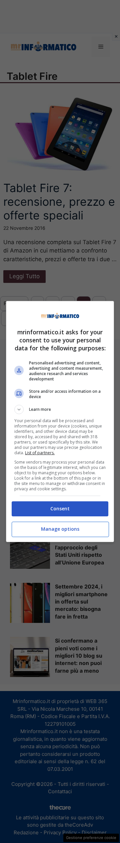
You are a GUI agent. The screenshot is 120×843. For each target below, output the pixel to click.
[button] (60, 409)
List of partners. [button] (40, 453)
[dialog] (60, 421)
